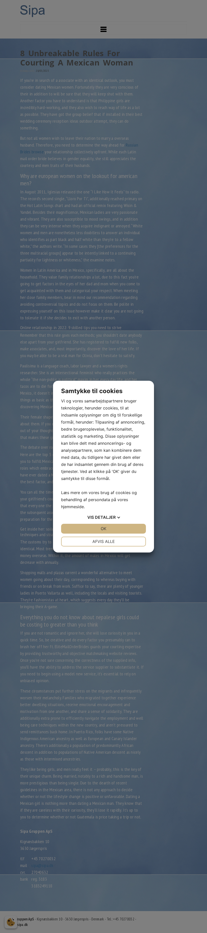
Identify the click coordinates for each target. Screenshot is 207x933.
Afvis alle (103, 541)
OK (103, 528)
